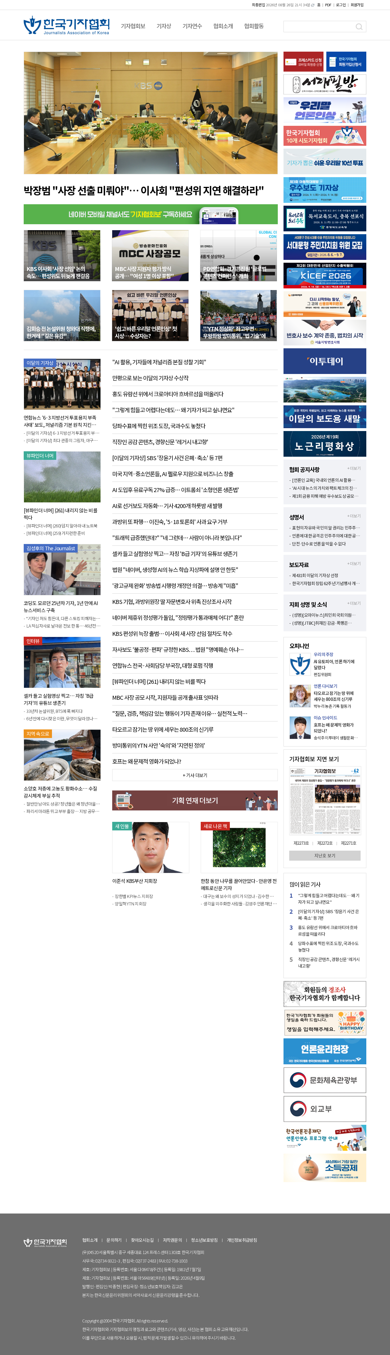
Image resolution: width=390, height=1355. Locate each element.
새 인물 (122, 826)
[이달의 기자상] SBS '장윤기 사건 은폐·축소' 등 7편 (167, 457)
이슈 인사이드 (325, 718)
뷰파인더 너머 (40, 455)
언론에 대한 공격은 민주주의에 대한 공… (326, 536)
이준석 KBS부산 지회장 (134, 880)
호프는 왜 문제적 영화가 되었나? (146, 761)
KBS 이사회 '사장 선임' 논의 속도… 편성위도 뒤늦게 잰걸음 (58, 272)
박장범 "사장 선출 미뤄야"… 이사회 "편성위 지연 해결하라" (144, 190)
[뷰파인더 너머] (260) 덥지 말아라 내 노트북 (61, 526)
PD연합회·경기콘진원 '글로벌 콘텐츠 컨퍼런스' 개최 (234, 272)
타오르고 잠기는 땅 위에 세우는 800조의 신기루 (162, 729)
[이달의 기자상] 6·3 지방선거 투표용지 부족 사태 (63, 433)
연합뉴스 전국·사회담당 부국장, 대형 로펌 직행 (162, 665)
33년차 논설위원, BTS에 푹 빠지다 (54, 711)
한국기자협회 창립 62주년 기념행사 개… (326, 583)
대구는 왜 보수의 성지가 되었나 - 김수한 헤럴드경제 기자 (240, 896)
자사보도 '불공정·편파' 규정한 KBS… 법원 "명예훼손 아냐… (178, 649)
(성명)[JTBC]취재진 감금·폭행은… (322, 623)
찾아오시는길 (142, 1240)
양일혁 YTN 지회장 (130, 904)
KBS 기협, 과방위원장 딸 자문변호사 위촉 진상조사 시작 (172, 601)
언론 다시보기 (325, 686)
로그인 (341, 4)
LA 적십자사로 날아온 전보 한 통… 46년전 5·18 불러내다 (63, 626)
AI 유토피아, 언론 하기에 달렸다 (334, 664)
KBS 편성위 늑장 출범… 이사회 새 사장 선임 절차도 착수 (172, 633)
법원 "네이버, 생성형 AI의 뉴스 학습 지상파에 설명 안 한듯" (175, 569)
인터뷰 (33, 640)
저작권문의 (172, 1240)
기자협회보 (133, 26)
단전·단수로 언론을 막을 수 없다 (319, 544)
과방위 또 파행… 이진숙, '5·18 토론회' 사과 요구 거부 (169, 521)
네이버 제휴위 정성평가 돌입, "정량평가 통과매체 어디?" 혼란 (178, 617)
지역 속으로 (38, 733)
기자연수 (192, 26)
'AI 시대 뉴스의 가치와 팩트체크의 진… (324, 488)
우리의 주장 (323, 654)
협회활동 (254, 26)
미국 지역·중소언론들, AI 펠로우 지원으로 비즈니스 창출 (172, 473)
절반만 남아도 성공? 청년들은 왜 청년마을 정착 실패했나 (63, 804)
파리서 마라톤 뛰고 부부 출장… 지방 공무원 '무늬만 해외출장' (63, 811)
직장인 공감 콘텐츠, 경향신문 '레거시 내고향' (160, 441)
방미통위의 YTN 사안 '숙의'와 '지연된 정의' (158, 745)
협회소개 (223, 26)
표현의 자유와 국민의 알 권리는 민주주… (326, 528)
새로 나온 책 (215, 826)
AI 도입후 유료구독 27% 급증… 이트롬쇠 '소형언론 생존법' (175, 489)
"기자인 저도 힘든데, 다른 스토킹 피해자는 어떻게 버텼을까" (63, 618)
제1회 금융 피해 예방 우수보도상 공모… (325, 496)
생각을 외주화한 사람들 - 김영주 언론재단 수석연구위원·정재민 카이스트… (240, 904)
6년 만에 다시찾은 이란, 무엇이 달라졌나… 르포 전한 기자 (63, 718)
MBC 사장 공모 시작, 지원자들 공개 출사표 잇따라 (165, 697)
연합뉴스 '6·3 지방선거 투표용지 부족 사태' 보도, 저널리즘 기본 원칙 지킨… (60, 421)
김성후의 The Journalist (51, 548)
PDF (328, 4)
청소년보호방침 (204, 1240)
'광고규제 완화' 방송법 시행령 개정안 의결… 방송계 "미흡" (175, 585)
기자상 (163, 26)
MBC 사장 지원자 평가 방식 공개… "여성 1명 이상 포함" (144, 272)
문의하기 (114, 1240)
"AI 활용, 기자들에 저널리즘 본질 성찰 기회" (159, 362)
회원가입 (357, 4)
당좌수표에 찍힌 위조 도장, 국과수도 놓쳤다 (158, 425)
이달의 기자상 (40, 362)
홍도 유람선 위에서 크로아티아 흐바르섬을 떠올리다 (167, 394)
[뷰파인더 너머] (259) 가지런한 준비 (55, 533)
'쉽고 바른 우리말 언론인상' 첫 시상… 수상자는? (146, 332)
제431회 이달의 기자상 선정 (315, 575)
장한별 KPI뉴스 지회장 (134, 896)
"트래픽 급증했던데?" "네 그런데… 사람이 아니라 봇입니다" (177, 537)
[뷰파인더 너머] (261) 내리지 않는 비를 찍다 (159, 681)
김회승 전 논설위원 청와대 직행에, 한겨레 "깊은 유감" (61, 332)
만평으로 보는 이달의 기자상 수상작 (150, 378)
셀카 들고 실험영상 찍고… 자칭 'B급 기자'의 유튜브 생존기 (58, 699)
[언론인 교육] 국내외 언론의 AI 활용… (323, 480)
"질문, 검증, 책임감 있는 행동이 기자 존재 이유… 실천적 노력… (179, 713)
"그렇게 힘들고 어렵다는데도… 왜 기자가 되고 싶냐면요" (173, 409)
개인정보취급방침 (242, 1240)
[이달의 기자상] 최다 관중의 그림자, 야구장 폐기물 (63, 440)
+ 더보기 (354, 468)
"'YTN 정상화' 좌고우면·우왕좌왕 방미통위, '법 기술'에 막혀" (234, 336)
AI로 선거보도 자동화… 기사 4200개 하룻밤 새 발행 (167, 505)
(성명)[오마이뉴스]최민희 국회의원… (323, 615)
